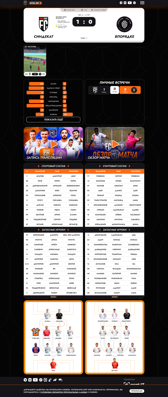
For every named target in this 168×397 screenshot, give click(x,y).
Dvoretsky (71, 293)
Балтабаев (100, 214)
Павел (54, 293)
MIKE (134, 259)
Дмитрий (57, 176)
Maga (135, 200)
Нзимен (54, 254)
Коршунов (100, 283)
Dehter (71, 264)
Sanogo (54, 273)
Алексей (57, 195)
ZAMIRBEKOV (133, 244)
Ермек (118, 181)
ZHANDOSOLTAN (134, 268)
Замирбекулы (100, 244)
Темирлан (117, 254)
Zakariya (135, 219)
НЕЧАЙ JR (73, 224)
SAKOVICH (71, 249)
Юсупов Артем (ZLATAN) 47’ (61, 17)
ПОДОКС (73, 219)
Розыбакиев (100, 278)
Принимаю (136, 391)
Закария (100, 219)
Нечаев (39, 224)
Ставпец (39, 278)
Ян (54, 268)
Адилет (116, 288)
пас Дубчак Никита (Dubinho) (64, 21)
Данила (54, 235)
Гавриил (117, 249)
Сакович (38, 249)
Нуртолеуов (100, 254)
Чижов (40, 210)
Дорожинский (40, 186)
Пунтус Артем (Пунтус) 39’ (62, 27)
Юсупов (40, 214)
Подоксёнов (40, 219)
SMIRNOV (72, 244)
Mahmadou (38, 273)
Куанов (100, 186)
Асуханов (100, 264)
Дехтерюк (39, 264)
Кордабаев (100, 224)
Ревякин (100, 176)
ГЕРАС (73, 195)
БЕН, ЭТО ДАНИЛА (71, 235)
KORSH (134, 283)
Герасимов (40, 195)
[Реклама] (60, 380)
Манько (100, 273)
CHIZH (73, 210)
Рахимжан (116, 278)
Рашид (118, 195)
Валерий (116, 273)
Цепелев (38, 259)
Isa (133, 264)
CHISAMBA (73, 200)
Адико (135, 210)
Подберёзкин (38, 288)
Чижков (39, 268)
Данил (118, 190)
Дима (135, 224)
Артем (57, 214)
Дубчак (40, 205)
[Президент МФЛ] (49, 380)
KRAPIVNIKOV (135, 205)
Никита (57, 205)
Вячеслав (54, 288)
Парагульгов (100, 200)
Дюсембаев (100, 235)
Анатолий (54, 283)
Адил (100, 240)
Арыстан (118, 186)
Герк (39, 283)
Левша (133, 254)
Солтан (100, 268)
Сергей (57, 219)
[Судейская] (55, 380)
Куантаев (100, 181)
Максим (54, 259)
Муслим (118, 219)
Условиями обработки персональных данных (63, 392)
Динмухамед (118, 224)
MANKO (133, 273)
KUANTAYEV (135, 181)
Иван (57, 210)
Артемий (57, 186)
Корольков (38, 235)
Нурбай (100, 210)
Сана (133, 293)
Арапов (40, 176)
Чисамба (57, 200)
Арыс (135, 186)
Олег (57, 190)
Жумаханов (100, 293)
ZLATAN (73, 214)
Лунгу (40, 200)
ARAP (73, 176)
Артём (54, 244)
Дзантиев (40, 190)
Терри (57, 181)
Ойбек (118, 214)
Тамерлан (116, 244)
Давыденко (100, 249)
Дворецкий (38, 293)
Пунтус (38, 240)
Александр (57, 224)
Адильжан (118, 210)
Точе (40, 181)
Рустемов (100, 288)
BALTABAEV (135, 214)
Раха (134, 278)
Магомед (118, 200)
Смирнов (38, 244)
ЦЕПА (71, 259)
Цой (100, 190)
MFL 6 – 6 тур (84, 15)
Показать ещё (53, 119)
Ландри (39, 254)
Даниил (118, 205)
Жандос (117, 268)
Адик (133, 288)
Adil (134, 235)
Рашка (135, 195)
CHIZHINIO (71, 268)
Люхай (100, 195)
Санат (117, 293)
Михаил (117, 259)
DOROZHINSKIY (73, 186)
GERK (71, 283)
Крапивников (100, 205)
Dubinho (73, 205)
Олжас (116, 240)
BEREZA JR (71, 288)
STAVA (71, 278)
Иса (117, 264)
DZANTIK (73, 190)
